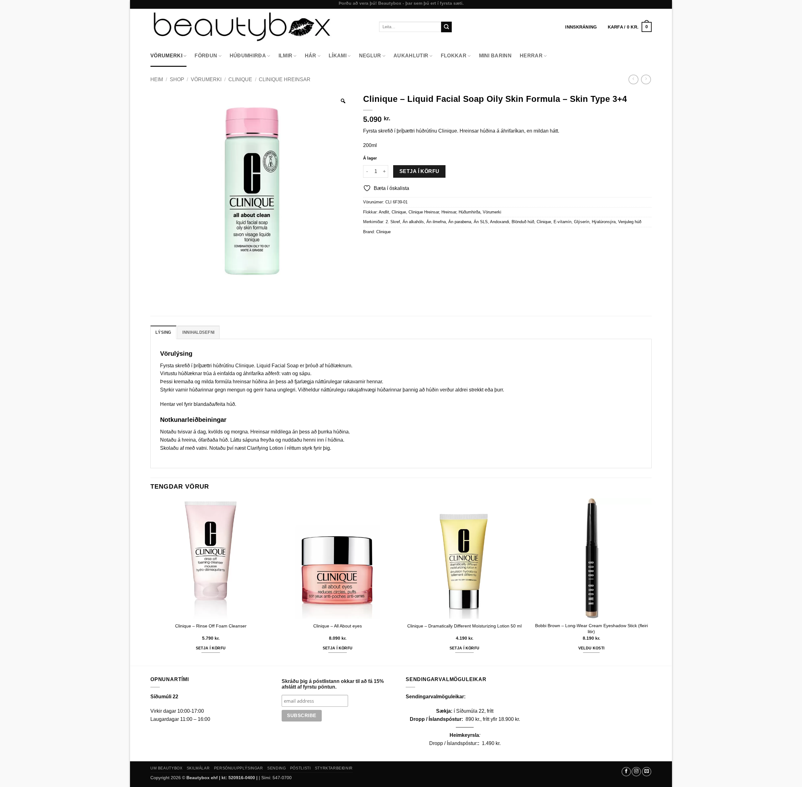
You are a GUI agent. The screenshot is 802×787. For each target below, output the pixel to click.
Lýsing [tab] (163, 332)
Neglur (370, 55)
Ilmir (286, 55)
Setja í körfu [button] (211, 648)
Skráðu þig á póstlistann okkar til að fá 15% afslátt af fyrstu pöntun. (333, 684)
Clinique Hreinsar (284, 79)
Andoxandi (499, 221)
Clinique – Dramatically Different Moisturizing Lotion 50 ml (464, 625)
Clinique (240, 79)
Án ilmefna (436, 221)
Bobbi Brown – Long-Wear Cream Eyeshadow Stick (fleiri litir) (591, 628)
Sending (276, 768)
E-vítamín (562, 221)
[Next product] (633, 79)
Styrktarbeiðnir (334, 768)
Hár (310, 55)
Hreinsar (448, 212)
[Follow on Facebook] (626, 771)
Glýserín (581, 221)
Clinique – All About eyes (337, 625)
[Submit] (446, 27)
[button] (630, 27)
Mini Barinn (495, 55)
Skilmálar (198, 768)
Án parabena (459, 221)
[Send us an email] (646, 771)
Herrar (531, 55)
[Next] (651, 581)
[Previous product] (646, 79)
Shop (177, 79)
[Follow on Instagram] (636, 771)
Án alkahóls (413, 221)
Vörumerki (166, 55)
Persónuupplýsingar (238, 768)
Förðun (206, 55)
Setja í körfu (419, 171)
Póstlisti (300, 768)
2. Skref (393, 221)
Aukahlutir (410, 55)
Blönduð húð (523, 221)
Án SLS (481, 221)
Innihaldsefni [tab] (198, 332)
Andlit (384, 212)
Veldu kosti (591, 648)
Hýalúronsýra (604, 221)
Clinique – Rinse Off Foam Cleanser (211, 625)
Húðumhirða (248, 55)
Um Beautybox (166, 768)
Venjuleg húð (629, 221)
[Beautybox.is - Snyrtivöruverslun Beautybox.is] (260, 27)
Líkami (337, 55)
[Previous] (150, 581)
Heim (156, 79)
